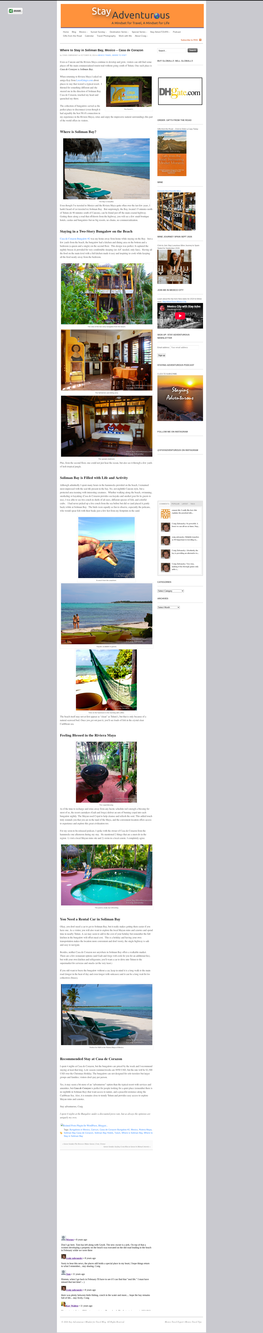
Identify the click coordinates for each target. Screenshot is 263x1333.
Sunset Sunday (97, 32)
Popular (175, 504)
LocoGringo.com (84, 80)
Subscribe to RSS (189, 40)
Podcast (177, 32)
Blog (74, 32)
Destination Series (117, 32)
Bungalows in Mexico (80, 1129)
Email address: (163, 347)
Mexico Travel (104, 55)
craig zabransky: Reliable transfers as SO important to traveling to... (185, 538)
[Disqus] (106, 1194)
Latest (185, 504)
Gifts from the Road (72, 36)
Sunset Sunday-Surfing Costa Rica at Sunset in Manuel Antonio (127, 1146)
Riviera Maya (145, 1129)
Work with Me (125, 36)
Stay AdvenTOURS (158, 32)
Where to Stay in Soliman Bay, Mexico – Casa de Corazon (101, 50)
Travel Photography (106, 36)
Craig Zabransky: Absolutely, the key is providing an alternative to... (185, 551)
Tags (192, 504)
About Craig (139, 36)
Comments (164, 504)
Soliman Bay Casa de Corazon (78, 1133)
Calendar (89, 36)
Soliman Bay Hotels (104, 1133)
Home (66, 32)
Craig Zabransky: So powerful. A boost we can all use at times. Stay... (185, 525)
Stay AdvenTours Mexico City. (174, 302)
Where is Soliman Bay (132, 1133)
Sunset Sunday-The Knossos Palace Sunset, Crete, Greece (83, 1144)
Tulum (117, 1133)
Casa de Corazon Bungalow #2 (75, 238)
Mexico (82, 32)
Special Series (138, 32)
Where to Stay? (119, 55)
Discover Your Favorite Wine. (169, 191)
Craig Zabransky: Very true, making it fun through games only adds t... (185, 567)
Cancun (94, 1129)
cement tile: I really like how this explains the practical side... (184, 511)
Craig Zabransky (70, 55)
